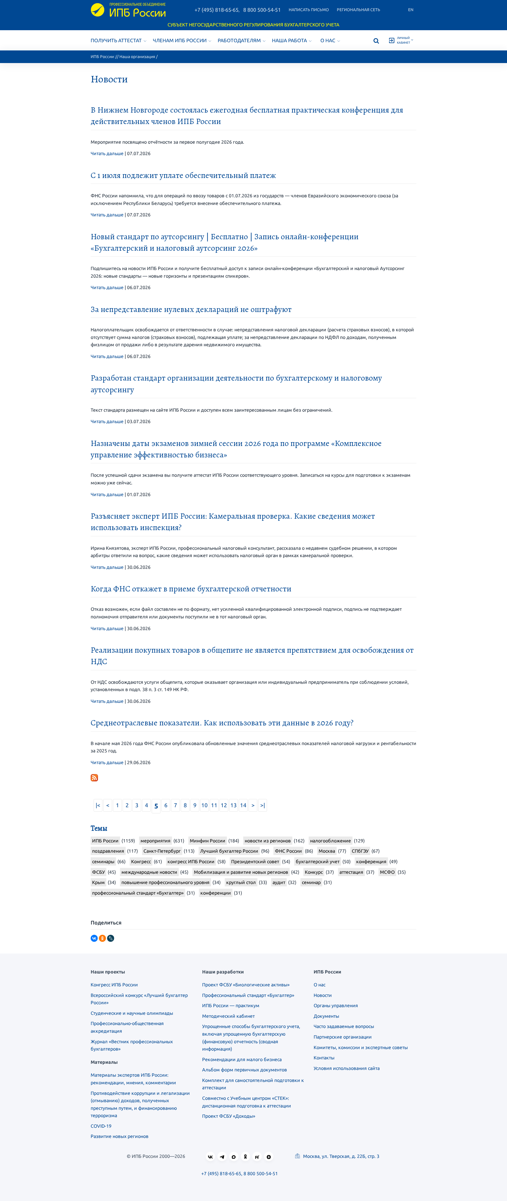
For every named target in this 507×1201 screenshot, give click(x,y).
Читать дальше (107, 153)
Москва (327, 851)
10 (204, 805)
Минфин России (207, 840)
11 (214, 805)
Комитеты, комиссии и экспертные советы (361, 1047)
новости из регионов (268, 840)
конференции (215, 892)
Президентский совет (255, 861)
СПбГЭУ (360, 851)
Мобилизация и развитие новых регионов (241, 872)
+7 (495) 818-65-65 (217, 10)
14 (243, 805)
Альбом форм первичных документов (244, 1069)
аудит (279, 882)
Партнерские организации (343, 1036)
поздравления (108, 851)
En (410, 9)
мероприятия (155, 840)
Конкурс (314, 872)
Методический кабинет (228, 1016)
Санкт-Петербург (162, 851)
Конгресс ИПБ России (114, 984)
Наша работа (289, 40)
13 (233, 805)
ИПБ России (102, 56)
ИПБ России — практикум (230, 1005)
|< (98, 805)
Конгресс (141, 861)
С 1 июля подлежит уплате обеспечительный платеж (183, 175)
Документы (326, 1016)
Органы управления (336, 1005)
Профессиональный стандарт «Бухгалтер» (248, 995)
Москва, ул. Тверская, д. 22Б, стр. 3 (340, 1156)
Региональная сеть (358, 9)
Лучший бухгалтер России (229, 851)
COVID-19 (101, 1126)
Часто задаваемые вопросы (344, 1026)
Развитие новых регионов (119, 1136)
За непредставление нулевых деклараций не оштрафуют (191, 309)
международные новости (149, 872)
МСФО (387, 872)
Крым (98, 882)
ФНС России (288, 851)
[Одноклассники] (102, 938)
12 (224, 805)
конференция (371, 861)
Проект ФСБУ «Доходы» (228, 1116)
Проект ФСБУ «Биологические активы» (246, 984)
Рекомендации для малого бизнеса (242, 1059)
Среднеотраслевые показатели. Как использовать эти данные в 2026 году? (222, 722)
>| (262, 805)
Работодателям (239, 40)
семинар (311, 882)
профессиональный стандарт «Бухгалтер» (138, 892)
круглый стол (241, 882)
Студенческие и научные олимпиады (132, 1013)
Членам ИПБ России (180, 40)
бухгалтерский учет (317, 861)
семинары (103, 861)
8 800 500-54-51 (262, 10)
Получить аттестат (116, 40)
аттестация (351, 872)
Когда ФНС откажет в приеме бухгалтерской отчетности (191, 588)
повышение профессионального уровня (165, 882)
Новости (323, 995)
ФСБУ (98, 872)
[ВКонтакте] (94, 938)
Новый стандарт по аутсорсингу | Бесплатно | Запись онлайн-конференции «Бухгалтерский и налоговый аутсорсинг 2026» (225, 242)
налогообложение (330, 840)
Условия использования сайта (347, 1068)
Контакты (324, 1057)
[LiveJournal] (110, 938)
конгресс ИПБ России (191, 861)
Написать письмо (309, 9)
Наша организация (137, 56)
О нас (327, 40)
